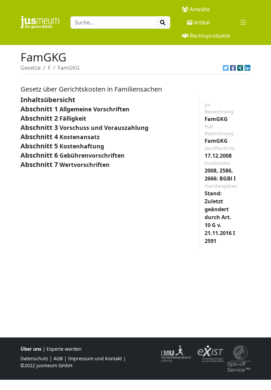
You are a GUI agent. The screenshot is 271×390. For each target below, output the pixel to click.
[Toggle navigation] (243, 22)
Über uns (30, 349)
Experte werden (64, 349)
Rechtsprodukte (210, 35)
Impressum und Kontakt (95, 358)
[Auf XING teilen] (240, 68)
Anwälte (200, 9)
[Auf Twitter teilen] (226, 68)
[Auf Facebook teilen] (233, 68)
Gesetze (30, 67)
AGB (58, 358)
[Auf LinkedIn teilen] (248, 68)
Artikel (202, 22)
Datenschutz (34, 358)
